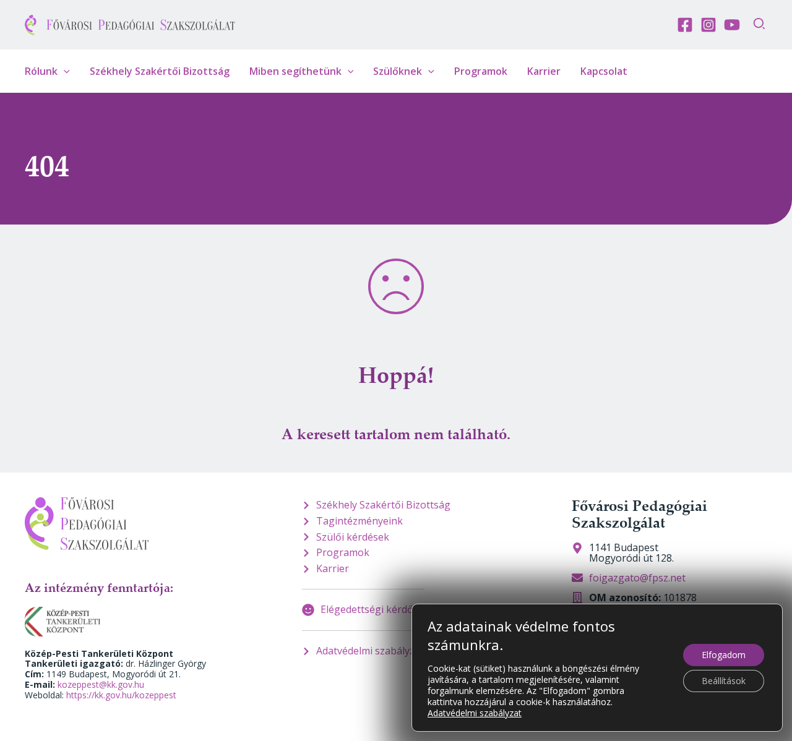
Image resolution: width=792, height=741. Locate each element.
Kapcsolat (603, 71)
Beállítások (724, 681)
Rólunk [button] (41, 71)
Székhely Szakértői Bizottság (160, 71)
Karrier (544, 71)
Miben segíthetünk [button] (295, 71)
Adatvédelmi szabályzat (475, 713)
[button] (759, 25)
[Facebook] (685, 25)
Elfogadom (724, 655)
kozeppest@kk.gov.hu (101, 684)
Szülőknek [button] (397, 71)
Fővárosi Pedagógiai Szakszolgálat (639, 513)
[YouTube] (732, 25)
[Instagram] (708, 25)
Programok (480, 71)
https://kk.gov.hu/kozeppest (121, 695)
